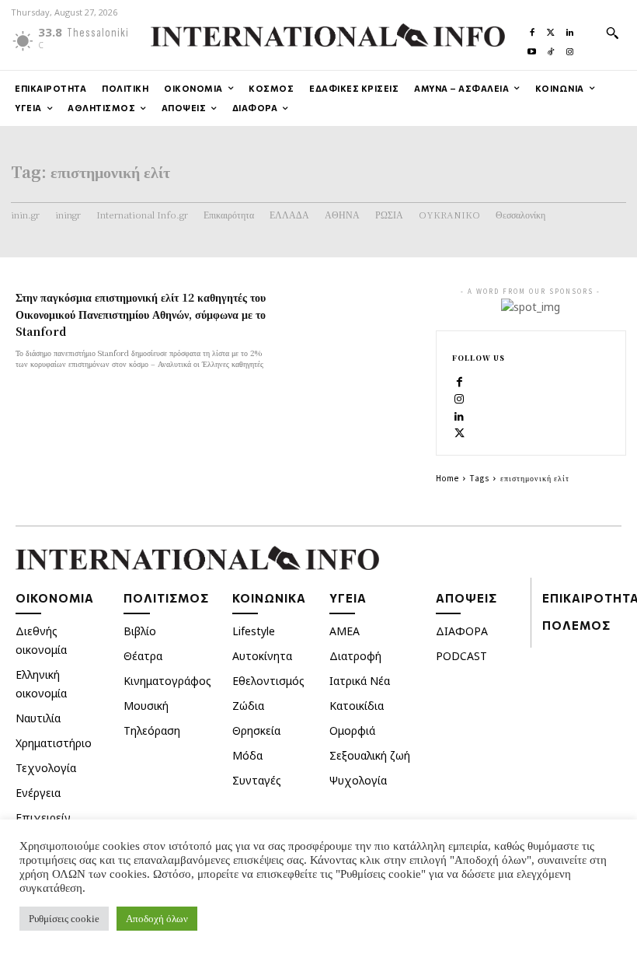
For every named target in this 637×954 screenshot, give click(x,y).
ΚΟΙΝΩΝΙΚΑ (269, 598)
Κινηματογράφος (167, 680)
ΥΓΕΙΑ (348, 598)
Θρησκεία (256, 730)
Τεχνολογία (46, 767)
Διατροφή (355, 655)
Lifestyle (253, 631)
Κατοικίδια (356, 705)
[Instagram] (569, 48)
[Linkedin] (569, 28)
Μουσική (146, 705)
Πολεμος (576, 625)
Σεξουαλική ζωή (369, 755)
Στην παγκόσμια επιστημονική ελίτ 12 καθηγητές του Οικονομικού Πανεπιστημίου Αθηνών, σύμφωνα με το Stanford (141, 314)
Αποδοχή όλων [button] (157, 918)
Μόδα (247, 755)
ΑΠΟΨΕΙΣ (466, 598)
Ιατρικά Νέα (359, 680)
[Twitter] (550, 28)
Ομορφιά (352, 730)
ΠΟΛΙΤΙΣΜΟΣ (166, 598)
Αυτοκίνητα (262, 655)
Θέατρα (143, 655)
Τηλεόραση (152, 730)
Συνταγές (256, 780)
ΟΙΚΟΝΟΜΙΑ (55, 598)
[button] (612, 33)
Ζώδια (248, 705)
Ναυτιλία (38, 718)
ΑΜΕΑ (344, 631)
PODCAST (461, 655)
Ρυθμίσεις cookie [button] (64, 918)
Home (447, 478)
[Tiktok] (550, 48)
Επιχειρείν (43, 817)
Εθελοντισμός (268, 680)
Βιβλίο (140, 631)
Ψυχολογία (358, 780)
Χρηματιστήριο (54, 743)
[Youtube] (532, 48)
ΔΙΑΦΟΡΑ (462, 631)
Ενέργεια (38, 792)
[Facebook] (532, 28)
